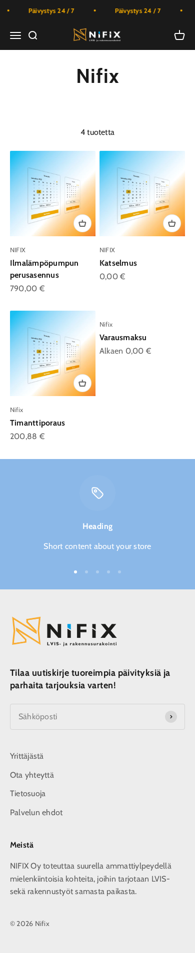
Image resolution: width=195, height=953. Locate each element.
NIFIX (18, 250)
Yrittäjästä (27, 756)
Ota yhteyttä (32, 775)
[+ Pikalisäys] (83, 223)
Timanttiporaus (37, 423)
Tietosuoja (28, 793)
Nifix (16, 410)
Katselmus (118, 263)
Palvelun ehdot (36, 812)
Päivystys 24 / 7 (48, 10)
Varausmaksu (123, 337)
